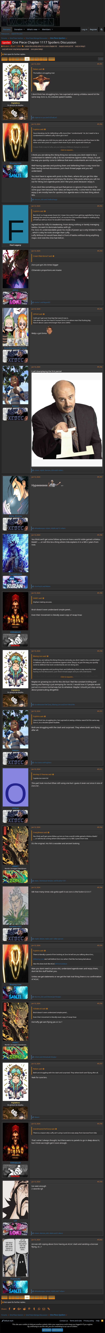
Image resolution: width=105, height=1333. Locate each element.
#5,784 (99, 251)
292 (36, 59)
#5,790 (99, 651)
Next (51, 59)
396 (45, 59)
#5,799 (99, 1182)
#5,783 (99, 206)
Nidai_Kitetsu (15, 516)
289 (22, 59)
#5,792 (99, 769)
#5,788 (99, 535)
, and (55, 704)
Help (97, 1320)
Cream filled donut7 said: (42, 256)
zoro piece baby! (37, 49)
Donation (18, 29)
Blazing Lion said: (39, 656)
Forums (6, 29)
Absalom (6, 46)
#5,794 (99, 887)
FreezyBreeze (15, 574)
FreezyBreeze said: (40, 832)
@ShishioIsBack (61, 964)
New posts (5, 34)
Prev (5, 59)
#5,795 (99, 945)
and (46, 117)
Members (46, 29)
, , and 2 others (49, 1233)
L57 (15, 1220)
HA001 (15, 866)
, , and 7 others (50, 1291)
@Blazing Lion (38, 959)
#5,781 (99, 64)
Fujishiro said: (38, 129)
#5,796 (99, 1003)
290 (27, 59)
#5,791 (99, 711)
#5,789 (99, 593)
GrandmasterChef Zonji (15, 348)
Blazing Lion (15, 163)
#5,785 (99, 309)
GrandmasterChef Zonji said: (44, 1129)
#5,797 (99, 1064)
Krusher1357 (15, 926)
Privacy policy (89, 1320)
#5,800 (99, 1240)
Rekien (15, 406)
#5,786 (99, 367)
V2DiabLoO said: (39, 1008)
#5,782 (99, 124)
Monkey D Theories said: (42, 774)
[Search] (101, 29)
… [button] (13, 59)
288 (17, 59)
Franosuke (15, 1278)
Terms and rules (76, 1320)
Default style (8, 1320)
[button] (24, 29)
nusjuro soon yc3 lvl (66, 46)
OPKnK (15, 808)
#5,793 (99, 827)
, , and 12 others (50, 528)
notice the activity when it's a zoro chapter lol (41, 46)
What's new (32, 29)
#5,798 (99, 1124)
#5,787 (99, 477)
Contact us (64, 1320)
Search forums (16, 34)
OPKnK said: (37, 314)
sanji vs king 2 (80, 46)
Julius (15, 290)
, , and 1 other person (49, 939)
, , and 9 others (49, 470)
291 (32, 59)
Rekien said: (37, 69)
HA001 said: (37, 598)
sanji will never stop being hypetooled (15, 49)
